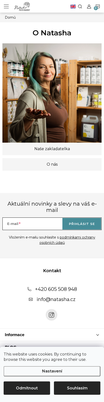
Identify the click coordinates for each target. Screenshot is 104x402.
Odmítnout (27, 388)
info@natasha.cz (56, 299)
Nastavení (52, 371)
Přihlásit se (82, 224)
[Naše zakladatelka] (52, 93)
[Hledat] (80, 6)
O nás (52, 164)
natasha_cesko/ (51, 315)
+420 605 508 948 (56, 289)
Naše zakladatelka (52, 149)
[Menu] (6, 6)
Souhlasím (77, 388)
